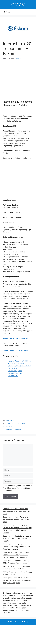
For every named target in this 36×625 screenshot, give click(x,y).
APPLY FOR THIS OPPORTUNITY (15, 338)
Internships (9, 421)
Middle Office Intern (13, 429)
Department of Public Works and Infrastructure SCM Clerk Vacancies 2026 (16, 511)
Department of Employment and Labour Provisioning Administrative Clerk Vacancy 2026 (16, 546)
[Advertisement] (18, 81)
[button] (31, 12)
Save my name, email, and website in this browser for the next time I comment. (18, 488)
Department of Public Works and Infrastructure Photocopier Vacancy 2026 (16, 519)
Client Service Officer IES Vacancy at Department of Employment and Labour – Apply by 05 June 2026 (17, 554)
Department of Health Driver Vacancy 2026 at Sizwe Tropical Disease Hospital (17, 538)
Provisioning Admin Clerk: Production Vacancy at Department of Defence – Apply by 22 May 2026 (17, 580)
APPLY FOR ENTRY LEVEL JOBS (15, 351)
